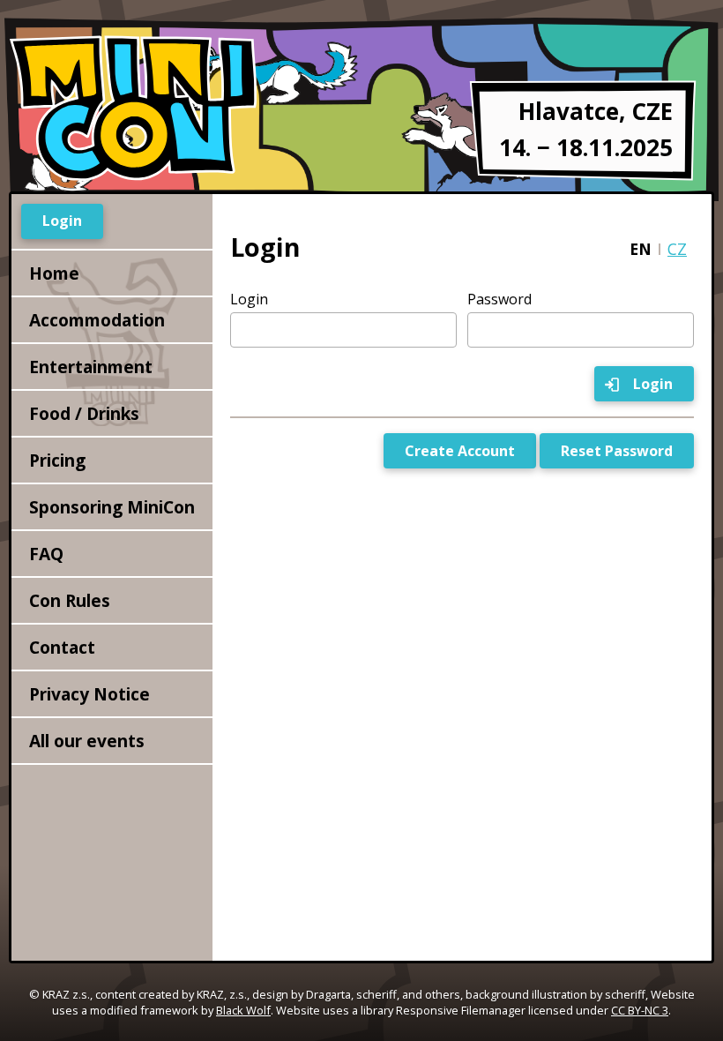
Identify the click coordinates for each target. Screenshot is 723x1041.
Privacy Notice (89, 694)
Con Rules (69, 600)
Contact (62, 647)
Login (249, 299)
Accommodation (97, 320)
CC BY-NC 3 (639, 1010)
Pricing (57, 460)
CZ (677, 248)
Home (54, 273)
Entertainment (91, 366)
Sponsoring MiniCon (112, 507)
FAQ (46, 553)
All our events (87, 741)
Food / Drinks (84, 413)
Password (499, 299)
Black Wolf (243, 1010)
